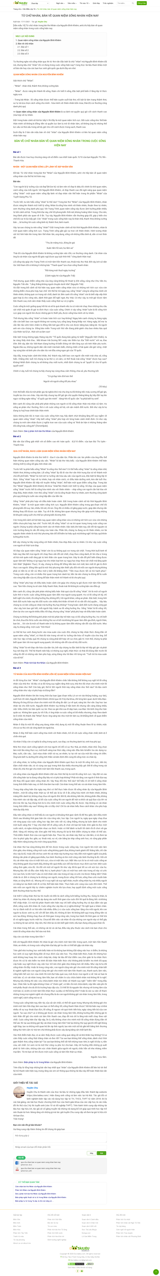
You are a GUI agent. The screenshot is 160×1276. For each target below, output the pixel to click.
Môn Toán (17, 1226)
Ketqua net (86, 1233)
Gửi (101, 1153)
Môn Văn (16, 1219)
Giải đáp (96, 3)
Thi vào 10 (84, 3)
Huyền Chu (32, 1087)
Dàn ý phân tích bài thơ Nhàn (37, 431)
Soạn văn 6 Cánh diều (90, 1219)
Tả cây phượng (19, 1240)
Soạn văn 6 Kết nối (89, 1226)
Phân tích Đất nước (55, 1233)
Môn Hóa (16, 1230)
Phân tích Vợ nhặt (123, 1219)
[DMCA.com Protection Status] (75, 1264)
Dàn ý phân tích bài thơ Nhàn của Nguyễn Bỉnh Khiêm (35, 1194)
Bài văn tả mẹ (53, 1223)
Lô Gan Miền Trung (89, 1236)
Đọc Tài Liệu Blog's (89, 1230)
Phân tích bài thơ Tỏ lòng (57, 1230)
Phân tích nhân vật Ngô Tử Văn (128, 1223)
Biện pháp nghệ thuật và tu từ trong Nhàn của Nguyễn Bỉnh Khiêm (40, 1197)
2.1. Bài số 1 (23, 47)
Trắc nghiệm (108, 3)
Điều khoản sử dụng (84, 1267)
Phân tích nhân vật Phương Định (128, 1236)
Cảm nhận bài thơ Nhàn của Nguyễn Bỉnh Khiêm (33, 1186)
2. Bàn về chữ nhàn (24, 43)
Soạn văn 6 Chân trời (90, 1223)
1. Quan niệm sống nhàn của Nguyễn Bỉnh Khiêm (38, 40)
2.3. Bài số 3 (23, 53)
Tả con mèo (52, 1226)
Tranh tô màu (18, 1236)
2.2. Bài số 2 (23, 50)
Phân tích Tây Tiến (20, 1233)
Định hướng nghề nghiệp (57, 1240)
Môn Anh (16, 1223)
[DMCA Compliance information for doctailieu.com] (89, 1264)
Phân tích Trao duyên (124, 1233)
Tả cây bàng (121, 1226)
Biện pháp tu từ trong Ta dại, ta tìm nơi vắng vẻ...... (34, 1201)
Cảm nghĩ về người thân (125, 1230)
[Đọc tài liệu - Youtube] (82, 1271)
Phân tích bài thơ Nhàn (34, 663)
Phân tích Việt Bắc (55, 1219)
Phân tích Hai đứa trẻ (56, 1236)
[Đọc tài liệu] (77, 1271)
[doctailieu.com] (80, 1249)
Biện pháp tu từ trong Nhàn (36, 1062)
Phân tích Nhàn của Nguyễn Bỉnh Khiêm (30, 1190)
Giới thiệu (71, 1267)
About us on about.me (22, 1243)
